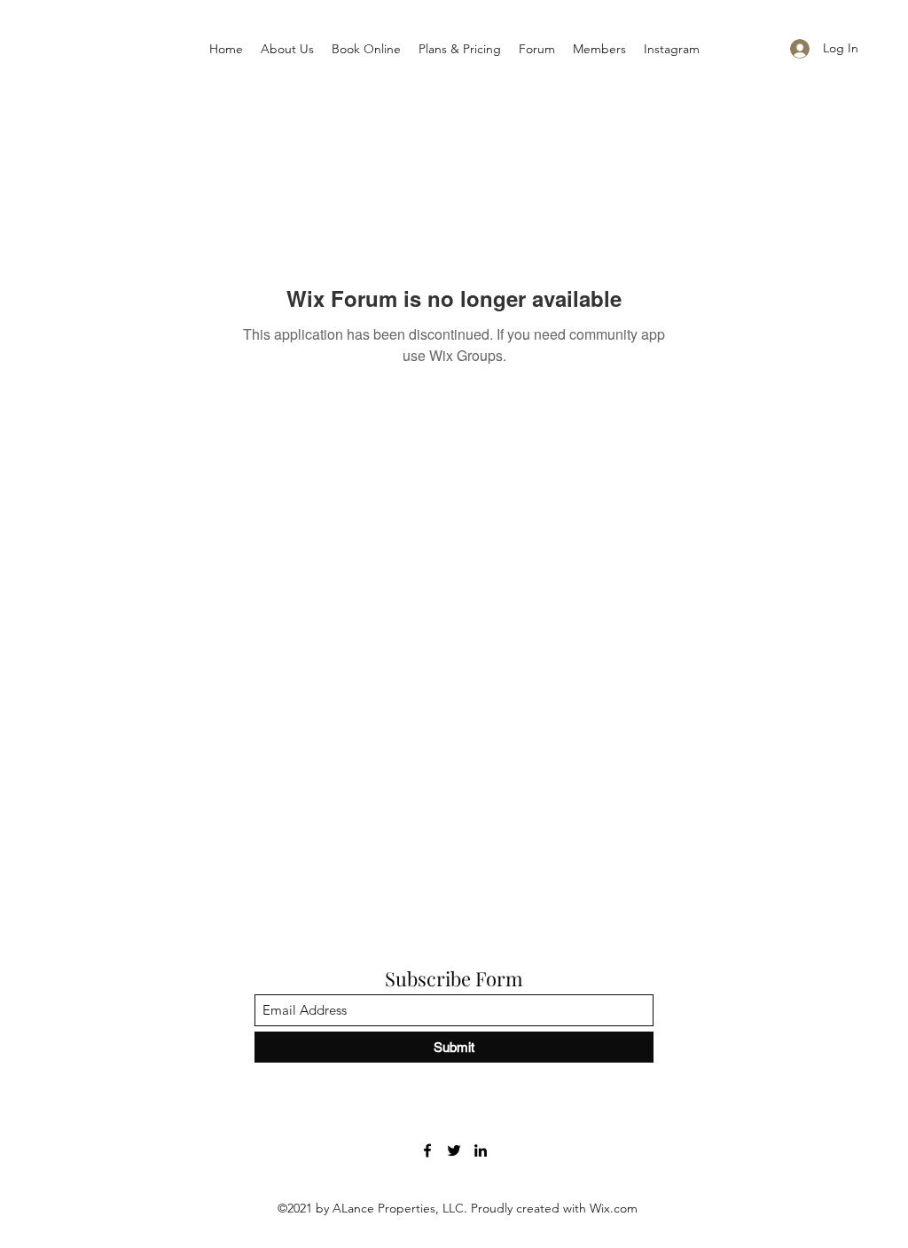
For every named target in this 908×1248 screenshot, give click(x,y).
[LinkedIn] (480, 1150)
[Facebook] (427, 1150)
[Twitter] (454, 1150)
